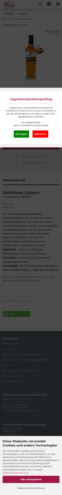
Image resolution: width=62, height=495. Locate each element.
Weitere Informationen (31, 488)
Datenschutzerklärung (15, 472)
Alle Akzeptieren (31, 479)
